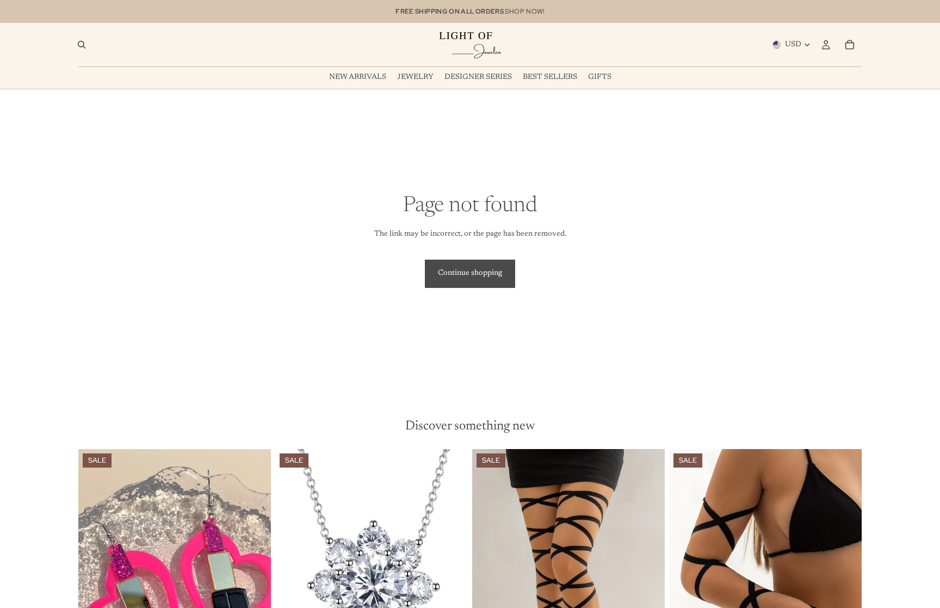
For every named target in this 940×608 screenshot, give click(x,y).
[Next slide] (254, 569)
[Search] (82, 45)
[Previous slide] (94, 569)
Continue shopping (470, 273)
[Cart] (850, 45)
